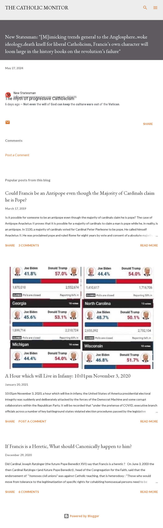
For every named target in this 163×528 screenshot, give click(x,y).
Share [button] (148, 124)
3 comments (28, 245)
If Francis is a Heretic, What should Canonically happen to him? (68, 446)
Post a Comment (17, 155)
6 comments (28, 492)
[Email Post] (7, 124)
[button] (19, 96)
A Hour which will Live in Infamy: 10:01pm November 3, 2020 (68, 375)
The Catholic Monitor (37, 7)
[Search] (145, 7)
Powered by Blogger (84, 516)
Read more (149, 245)
